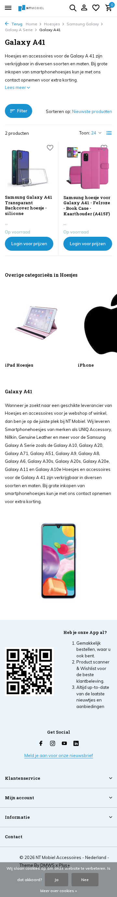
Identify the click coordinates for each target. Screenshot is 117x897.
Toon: (84, 132)
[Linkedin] (76, 744)
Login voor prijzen (29, 243)
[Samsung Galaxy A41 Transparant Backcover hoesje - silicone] (29, 167)
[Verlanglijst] (95, 8)
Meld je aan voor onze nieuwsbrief (58, 755)
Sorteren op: (58, 111)
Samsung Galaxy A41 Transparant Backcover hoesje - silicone (28, 206)
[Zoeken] (72, 8)
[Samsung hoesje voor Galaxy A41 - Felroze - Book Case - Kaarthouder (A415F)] (87, 168)
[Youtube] (64, 744)
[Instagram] (52, 744)
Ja (56, 879)
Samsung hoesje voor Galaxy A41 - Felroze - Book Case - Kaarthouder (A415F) (86, 206)
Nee (85, 879)
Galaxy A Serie (19, 29)
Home (31, 23)
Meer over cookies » (58, 890)
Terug (16, 23)
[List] (109, 133)
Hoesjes (52, 23)
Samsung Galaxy (83, 23)
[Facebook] (41, 744)
